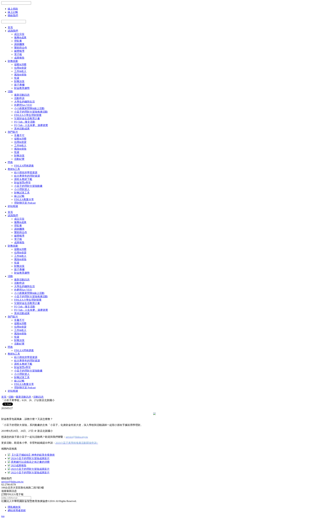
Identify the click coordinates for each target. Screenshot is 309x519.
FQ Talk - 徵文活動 (24, 121)
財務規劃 (13, 61)
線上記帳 (13, 12)
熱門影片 (13, 132)
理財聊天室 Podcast (25, 202)
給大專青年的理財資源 (27, 175)
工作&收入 (20, 71)
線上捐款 (13, 8)
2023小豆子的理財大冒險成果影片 (30, 469)
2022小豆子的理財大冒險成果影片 (30, 472)
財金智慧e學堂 (22, 182)
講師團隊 (19, 44)
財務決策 (19, 81)
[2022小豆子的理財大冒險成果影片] (9, 472)
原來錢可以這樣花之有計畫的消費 (30, 462)
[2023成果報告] (9, 465)
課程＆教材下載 (23, 179)
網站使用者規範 (17, 510)
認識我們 (13, 30)
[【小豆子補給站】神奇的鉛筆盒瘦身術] (9, 454)
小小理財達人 (22, 189)
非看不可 (19, 135)
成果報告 (19, 57)
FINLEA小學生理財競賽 (28, 115)
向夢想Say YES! (23, 105)
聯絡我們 (13, 15)
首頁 (10, 27)
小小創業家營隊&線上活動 (29, 108)
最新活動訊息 (22, 94)
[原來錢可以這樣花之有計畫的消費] (9, 462)
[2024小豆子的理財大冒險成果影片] (9, 458)
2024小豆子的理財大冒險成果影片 (30, 458)
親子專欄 (19, 84)
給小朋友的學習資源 (25, 172)
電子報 (18, 54)
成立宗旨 (19, 34)
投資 (16, 78)
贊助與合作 (20, 47)
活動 (10, 91)
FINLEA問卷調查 (24, 165)
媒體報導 (19, 51)
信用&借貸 (20, 68)
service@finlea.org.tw (12, 481)
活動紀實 (19, 159)
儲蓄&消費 (20, 64)
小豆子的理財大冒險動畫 (28, 186)
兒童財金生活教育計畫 (27, 118)
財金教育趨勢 (22, 88)
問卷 (10, 162)
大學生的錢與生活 (24, 101)
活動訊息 (38, 396)
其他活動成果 (22, 128)
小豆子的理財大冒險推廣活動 (31, 111)
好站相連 (13, 206)
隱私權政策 (14, 507)
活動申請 (19, 98)
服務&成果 (20, 37)
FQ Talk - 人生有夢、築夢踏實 (31, 125)
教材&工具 (14, 169)
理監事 (18, 41)
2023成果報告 (18, 465)
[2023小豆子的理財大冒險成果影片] (9, 469)
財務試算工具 (22, 192)
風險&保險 (20, 74)
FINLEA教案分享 (24, 199)
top (3, 516)
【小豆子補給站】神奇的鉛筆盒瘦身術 (33, 454)
